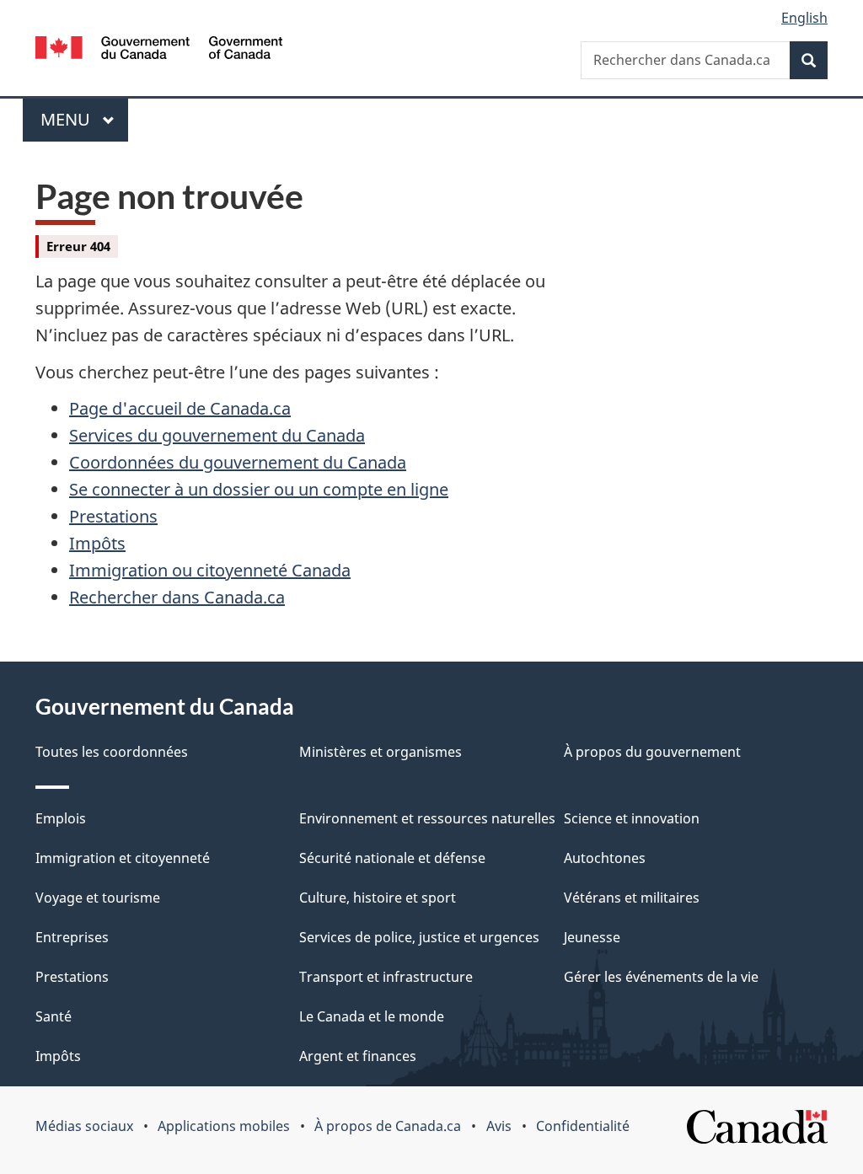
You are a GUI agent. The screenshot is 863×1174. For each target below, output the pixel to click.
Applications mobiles (224, 1126)
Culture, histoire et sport (377, 897)
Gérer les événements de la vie (661, 977)
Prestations (113, 516)
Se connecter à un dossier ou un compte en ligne (258, 489)
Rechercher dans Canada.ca (177, 597)
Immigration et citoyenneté (122, 858)
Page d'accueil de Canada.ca (180, 408)
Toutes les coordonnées (111, 751)
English (804, 17)
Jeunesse (592, 937)
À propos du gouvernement (652, 751)
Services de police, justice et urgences (419, 937)
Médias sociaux (84, 1126)
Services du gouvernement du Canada (217, 435)
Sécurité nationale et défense (392, 858)
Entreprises (72, 937)
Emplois (60, 818)
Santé (53, 1016)
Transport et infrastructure (386, 977)
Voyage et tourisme (97, 897)
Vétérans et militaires (632, 897)
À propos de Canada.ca (387, 1126)
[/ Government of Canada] (158, 50)
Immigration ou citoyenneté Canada (210, 570)
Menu (84, 119)
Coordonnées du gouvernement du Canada (237, 462)
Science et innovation (632, 818)
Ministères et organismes (380, 751)
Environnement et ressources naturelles (427, 818)
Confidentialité (583, 1126)
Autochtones (605, 858)
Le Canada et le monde (371, 1016)
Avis (499, 1126)
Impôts (97, 543)
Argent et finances (357, 1056)
